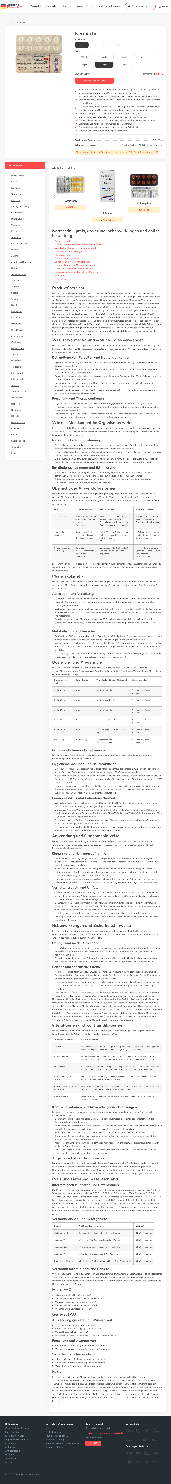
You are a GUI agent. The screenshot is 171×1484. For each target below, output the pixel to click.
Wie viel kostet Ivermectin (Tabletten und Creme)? (78, 1298)
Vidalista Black (18, 397)
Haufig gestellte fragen (109, 6)
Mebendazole (17, 348)
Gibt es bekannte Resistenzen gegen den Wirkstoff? (79, 1362)
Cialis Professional (20, 243)
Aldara (14, 255)
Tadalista (15, 280)
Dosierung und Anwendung (68, 258)
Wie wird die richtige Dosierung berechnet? (75, 1302)
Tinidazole (16, 366)
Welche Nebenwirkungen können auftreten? (75, 1305)
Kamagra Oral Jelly (20, 206)
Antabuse (16, 237)
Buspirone (16, 360)
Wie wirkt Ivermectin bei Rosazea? (71, 1332)
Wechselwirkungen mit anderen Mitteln (74, 268)
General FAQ (61, 279)
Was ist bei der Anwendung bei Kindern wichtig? (77, 1366)
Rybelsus (15, 305)
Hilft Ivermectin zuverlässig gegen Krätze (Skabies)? (79, 1328)
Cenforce (15, 200)
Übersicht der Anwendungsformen (71, 251)
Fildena (14, 231)
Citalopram (16, 342)
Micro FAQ (60, 275)
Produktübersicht (63, 241)
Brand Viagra (17, 175)
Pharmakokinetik (63, 254)
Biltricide (15, 416)
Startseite (36, 6)
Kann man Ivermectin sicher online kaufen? (74, 1325)
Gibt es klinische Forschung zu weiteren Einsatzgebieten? (82, 1345)
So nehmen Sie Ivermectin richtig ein (72, 261)
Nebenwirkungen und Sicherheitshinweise (75, 265)
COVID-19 (15, 22)
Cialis (14, 181)
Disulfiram (16, 410)
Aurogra (15, 385)
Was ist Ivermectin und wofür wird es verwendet (78, 244)
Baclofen (15, 403)
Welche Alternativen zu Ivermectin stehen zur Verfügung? (82, 1348)
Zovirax (144, 207)
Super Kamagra (18, 274)
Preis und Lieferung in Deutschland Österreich (77, 272)
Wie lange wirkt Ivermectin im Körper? (73, 1308)
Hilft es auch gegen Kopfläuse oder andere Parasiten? (80, 1359)
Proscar (15, 249)
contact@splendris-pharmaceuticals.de (104, 1432)
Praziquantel (17, 329)
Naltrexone (16, 317)
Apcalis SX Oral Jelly (21, 262)
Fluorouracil (17, 373)
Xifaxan (14, 354)
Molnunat (70, 213)
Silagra (14, 292)
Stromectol (16, 194)
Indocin (14, 453)
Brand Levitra (17, 218)
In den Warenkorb (94, 80)
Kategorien (51, 6)
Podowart (16, 323)
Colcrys (14, 434)
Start (7, 22)
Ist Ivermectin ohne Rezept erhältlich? (72, 1295)
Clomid (14, 299)
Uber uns (66, 6)
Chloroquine (17, 212)
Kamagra (15, 188)
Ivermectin (16, 311)
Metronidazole (18, 422)
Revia (14, 268)
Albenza (15, 286)
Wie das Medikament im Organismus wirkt (75, 248)
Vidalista (15, 225)
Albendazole (17, 336)
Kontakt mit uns (84, 6)
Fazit (57, 282)
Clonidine (16, 428)
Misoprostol (17, 379)
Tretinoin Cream (19, 391)
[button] (107, 210)
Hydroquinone (18, 440)
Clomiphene (17, 447)
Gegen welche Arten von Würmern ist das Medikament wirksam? (85, 1335)
